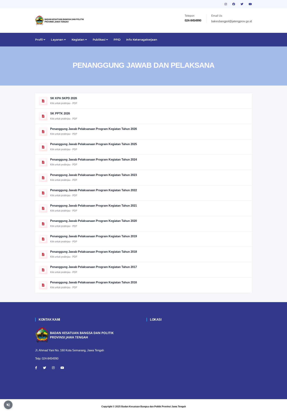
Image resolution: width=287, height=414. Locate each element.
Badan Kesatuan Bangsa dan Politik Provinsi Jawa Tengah (153, 406)
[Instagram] (53, 367)
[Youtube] (62, 367)
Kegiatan (78, 39)
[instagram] (226, 4)
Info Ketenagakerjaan (141, 39)
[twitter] (242, 4)
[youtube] (250, 4)
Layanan (57, 39)
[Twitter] (44, 367)
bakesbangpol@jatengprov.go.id (231, 21)
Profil (39, 39)
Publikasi (99, 39)
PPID (117, 39)
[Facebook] (36, 367)
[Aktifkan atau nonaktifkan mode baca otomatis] (8, 405)
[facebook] (234, 4)
